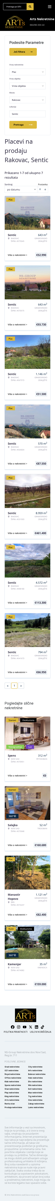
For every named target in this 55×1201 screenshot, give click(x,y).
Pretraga (19, 124)
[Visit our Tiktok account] (42, 1027)
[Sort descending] (45, 189)
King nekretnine (12, 1096)
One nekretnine (35, 1100)
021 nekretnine (11, 1070)
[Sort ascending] (40, 189)
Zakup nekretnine (36, 1104)
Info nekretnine (35, 1070)
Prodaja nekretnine (13, 1107)
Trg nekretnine (35, 1096)
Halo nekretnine (35, 1078)
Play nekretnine (12, 1092)
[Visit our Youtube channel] (24, 1027)
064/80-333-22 (37, 24)
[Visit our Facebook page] (13, 1027)
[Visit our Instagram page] (18, 1027)
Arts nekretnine (12, 1100)
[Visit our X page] (30, 1027)
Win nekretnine (35, 1085)
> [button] (21, 685)
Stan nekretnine (12, 1089)
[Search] (30, 6)
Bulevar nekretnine (37, 1074)
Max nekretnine (35, 1092)
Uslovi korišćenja (40, 1032)
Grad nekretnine (12, 1067)
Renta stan (10, 1104)
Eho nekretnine (35, 1081)
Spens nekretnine (13, 1085)
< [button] (8, 685)
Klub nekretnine (12, 1081)
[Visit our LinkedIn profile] (36, 1027)
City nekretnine (35, 1067)
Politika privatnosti (16, 1032)
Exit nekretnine (35, 1089)
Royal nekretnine (12, 1074)
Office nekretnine (13, 1078)
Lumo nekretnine (36, 1107)
